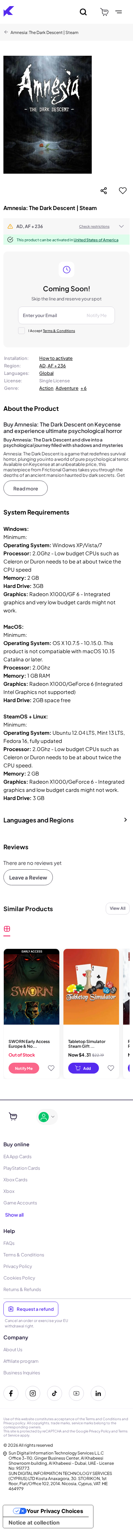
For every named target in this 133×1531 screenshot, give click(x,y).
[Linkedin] (98, 1393)
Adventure (67, 388)
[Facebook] (10, 1393)
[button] (66, 226)
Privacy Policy (99, 1431)
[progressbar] (83, 1068)
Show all (14, 1215)
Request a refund (35, 1309)
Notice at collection (34, 1522)
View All (117, 908)
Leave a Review (28, 877)
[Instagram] (32, 1393)
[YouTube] (76, 1393)
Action (46, 388)
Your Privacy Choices (55, 1511)
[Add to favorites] (123, 190)
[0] (104, 12)
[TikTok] (54, 1393)
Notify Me (24, 1068)
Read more (25, 488)
